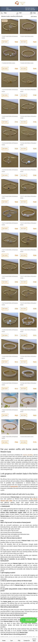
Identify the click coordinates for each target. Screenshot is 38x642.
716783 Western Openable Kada (28, 357)
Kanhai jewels (14, 486)
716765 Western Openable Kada (10, 144)
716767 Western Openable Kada (10, 37)
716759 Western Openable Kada (10, 90)
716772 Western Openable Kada (10, 224)
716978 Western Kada (26, 436)
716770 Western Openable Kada (10, 197)
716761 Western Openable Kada (28, 90)
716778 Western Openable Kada (10, 304)
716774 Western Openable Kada (10, 250)
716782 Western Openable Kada (10, 357)
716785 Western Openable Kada (28, 384)
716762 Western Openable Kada (10, 117)
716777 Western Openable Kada (28, 277)
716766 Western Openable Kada (28, 144)
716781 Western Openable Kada (28, 330)
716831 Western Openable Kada (10, 437)
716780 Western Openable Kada (10, 330)
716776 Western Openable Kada (10, 277)
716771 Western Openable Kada (28, 197)
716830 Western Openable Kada (28, 410)
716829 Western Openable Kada (10, 410)
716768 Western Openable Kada (10, 170)
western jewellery (28, 455)
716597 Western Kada (26, 36)
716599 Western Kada (26, 63)
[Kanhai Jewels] (20, 3)
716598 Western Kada (8, 63)
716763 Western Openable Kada (28, 117)
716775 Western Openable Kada (28, 250)
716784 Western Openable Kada (10, 384)
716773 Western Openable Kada (28, 224)
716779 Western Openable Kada (28, 304)
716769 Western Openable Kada (28, 170)
